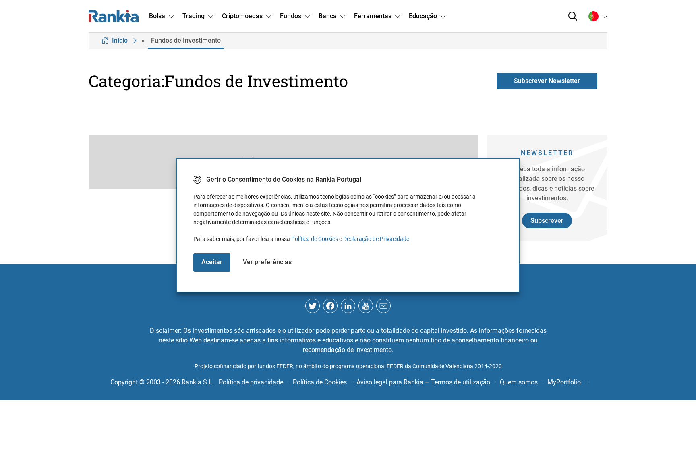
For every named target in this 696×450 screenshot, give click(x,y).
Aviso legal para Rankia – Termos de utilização (423, 382)
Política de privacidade (251, 382)
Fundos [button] (290, 16)
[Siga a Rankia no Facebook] (330, 306)
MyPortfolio (564, 382)
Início (120, 40)
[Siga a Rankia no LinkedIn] (348, 306)
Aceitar (211, 262)
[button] (572, 16)
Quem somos (519, 382)
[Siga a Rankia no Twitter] (312, 306)
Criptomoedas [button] (242, 16)
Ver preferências (267, 262)
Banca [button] (328, 16)
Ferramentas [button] (373, 16)
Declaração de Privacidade (376, 239)
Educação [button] (423, 16)
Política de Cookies (314, 239)
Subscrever (546, 220)
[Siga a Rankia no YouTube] (365, 306)
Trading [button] (193, 16)
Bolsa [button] (157, 16)
